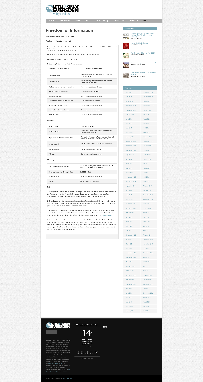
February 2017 (147, 186)
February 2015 (147, 275)
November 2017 (148, 146)
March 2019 (129, 306)
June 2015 (146, 262)
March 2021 (129, 248)
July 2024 (129, 159)
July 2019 (129, 288)
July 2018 (146, 114)
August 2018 (147, 110)
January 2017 (147, 190)
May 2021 (129, 244)
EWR (77, 20)
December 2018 (148, 92)
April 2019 (129, 302)
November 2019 (131, 275)
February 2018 (147, 137)
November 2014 (148, 284)
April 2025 (129, 128)
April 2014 (146, 311)
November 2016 (148, 199)
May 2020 (129, 262)
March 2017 (146, 181)
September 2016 (148, 208)
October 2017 (147, 150)
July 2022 (129, 217)
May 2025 (129, 123)
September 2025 (131, 110)
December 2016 (148, 195)
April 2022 (129, 230)
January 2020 (130, 271)
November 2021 (131, 235)
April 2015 (146, 271)
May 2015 (146, 266)
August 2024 (130, 155)
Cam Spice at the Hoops (55, 363)
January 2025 (130, 137)
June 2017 (146, 168)
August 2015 (147, 257)
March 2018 (146, 132)
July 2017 (146, 164)
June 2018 (146, 119)
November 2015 (148, 244)
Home (51, 20)
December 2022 (131, 204)
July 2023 (129, 190)
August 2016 (147, 213)
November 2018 (148, 97)
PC (87, 20)
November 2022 (131, 208)
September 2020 (131, 257)
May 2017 (146, 172)
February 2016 (147, 235)
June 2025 (129, 119)
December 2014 (148, 280)
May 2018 (146, 123)
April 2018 (146, 128)
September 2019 (131, 284)
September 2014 (148, 293)
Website (134, 20)
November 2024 (131, 146)
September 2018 (148, 106)
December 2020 (131, 253)
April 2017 (146, 177)
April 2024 (129, 168)
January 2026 (130, 101)
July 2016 (146, 217)
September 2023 (131, 186)
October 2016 (147, 204)
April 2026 (129, 97)
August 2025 (130, 114)
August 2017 (147, 159)
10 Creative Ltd (67, 378)
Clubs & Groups (102, 20)
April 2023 (129, 195)
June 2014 (146, 302)
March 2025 (129, 132)
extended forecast (87, 359)
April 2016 (146, 230)
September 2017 (148, 155)
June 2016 (146, 222)
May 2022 (129, 226)
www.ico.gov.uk (107, 215)
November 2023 (131, 181)
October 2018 (147, 101)
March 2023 (129, 199)
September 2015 (148, 253)
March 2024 (129, 172)
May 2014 (146, 306)
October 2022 (130, 213)
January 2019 (130, 311)
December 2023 (131, 177)
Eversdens (65, 20)
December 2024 (131, 141)
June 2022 (129, 222)
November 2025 (131, 106)
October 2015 (147, 248)
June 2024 (129, 164)
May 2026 (129, 92)
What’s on (120, 20)
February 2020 (130, 266)
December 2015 (148, 239)
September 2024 (131, 150)
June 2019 (129, 293)
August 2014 (147, 297)
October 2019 (130, 280)
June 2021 (129, 239)
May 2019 (129, 297)
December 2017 (148, 141)
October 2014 (147, 288)
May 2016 (146, 226)
